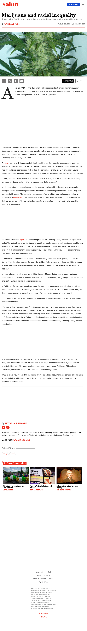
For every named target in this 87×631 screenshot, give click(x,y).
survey (6, 163)
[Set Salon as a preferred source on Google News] (68, 81)
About (43, 572)
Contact (39, 575)
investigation (18, 198)
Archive (50, 579)
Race (13, 454)
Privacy (47, 575)
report (21, 240)
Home (37, 572)
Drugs (5, 454)
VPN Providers (43, 613)
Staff (49, 572)
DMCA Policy (44, 617)
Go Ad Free (43, 582)
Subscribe (73, 4)
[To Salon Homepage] (10, 4)
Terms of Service (39, 579)
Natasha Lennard (12, 24)
